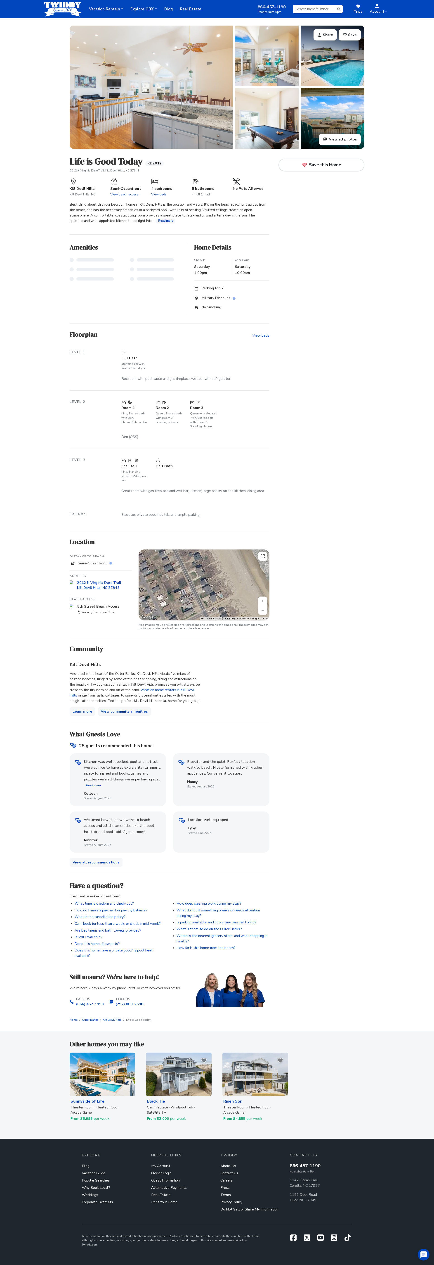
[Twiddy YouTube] (322, 1239)
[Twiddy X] (308, 1239)
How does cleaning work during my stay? (209, 903)
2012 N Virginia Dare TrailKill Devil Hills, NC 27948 (99, 585)
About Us (228, 1165)
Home (74, 1020)
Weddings (90, 1194)
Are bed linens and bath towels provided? (108, 930)
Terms (265, 618)
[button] (378, 9)
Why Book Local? (96, 1187)
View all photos (342, 139)
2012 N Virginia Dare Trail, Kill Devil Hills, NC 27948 (104, 171)
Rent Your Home (164, 1202)
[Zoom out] (262, 610)
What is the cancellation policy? (100, 916)
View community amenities (124, 711)
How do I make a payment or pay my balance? (111, 910)
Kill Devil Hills (112, 1020)
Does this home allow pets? (97, 943)
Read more (165, 221)
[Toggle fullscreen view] (262, 556)
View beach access (124, 194)
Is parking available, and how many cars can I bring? (216, 922)
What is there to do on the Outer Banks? (209, 929)
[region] (204, 584)
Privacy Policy (231, 1202)
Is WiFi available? (89, 936)
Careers (226, 1180)
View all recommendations (96, 862)
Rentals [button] (104, 9)
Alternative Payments (169, 1187)
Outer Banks (90, 1020)
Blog (168, 9)
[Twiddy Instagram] (336, 1239)
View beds (159, 194)
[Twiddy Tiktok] (347, 1239)
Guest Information (165, 1180)
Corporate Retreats (97, 1202)
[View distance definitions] (111, 563)
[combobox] (318, 9)
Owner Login (161, 1173)
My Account (160, 1165)
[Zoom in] (262, 601)
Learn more (82, 711)
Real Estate (190, 9)
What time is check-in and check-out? (104, 903)
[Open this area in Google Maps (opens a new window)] (147, 617)
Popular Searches (96, 1180)
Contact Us (229, 1173)
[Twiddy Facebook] (295, 1239)
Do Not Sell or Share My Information (249, 1209)
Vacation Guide (93, 1173)
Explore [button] (142, 9)
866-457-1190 (305, 1166)
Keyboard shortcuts (211, 618)
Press (225, 1187)
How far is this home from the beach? (206, 947)
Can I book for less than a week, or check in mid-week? (118, 923)
